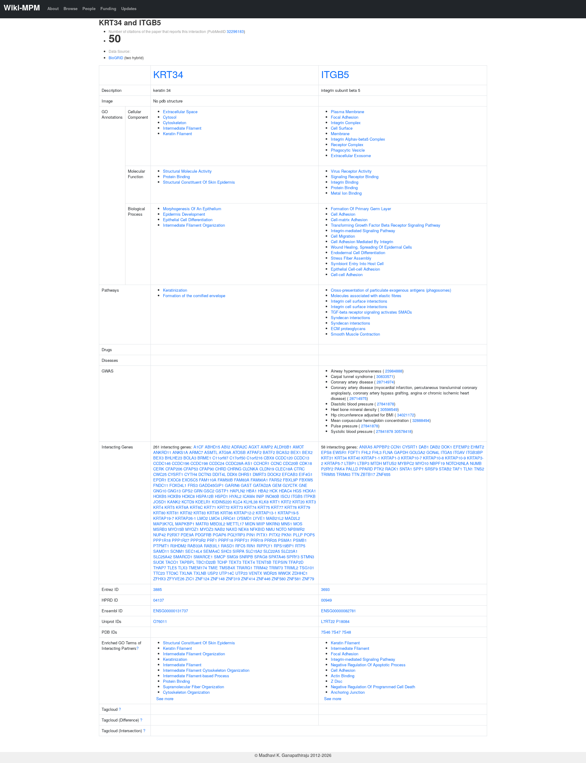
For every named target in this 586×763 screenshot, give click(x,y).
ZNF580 (279, 578)
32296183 (235, 31)
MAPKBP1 (184, 524)
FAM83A (241, 480)
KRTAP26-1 (185, 518)
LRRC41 (228, 518)
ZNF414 (248, 578)
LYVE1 (259, 518)
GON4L (433, 452)
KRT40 (354, 458)
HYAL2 (235, 496)
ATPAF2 (254, 452)
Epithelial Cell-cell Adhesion (355, 269)
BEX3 (158, 458)
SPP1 (418, 469)
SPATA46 (277, 557)
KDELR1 (203, 502)
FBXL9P (290, 480)
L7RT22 (328, 621)
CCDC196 (180, 463)
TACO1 (171, 562)
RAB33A (195, 546)
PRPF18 (225, 540)
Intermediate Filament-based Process (196, 675)
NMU (270, 529)
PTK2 (379, 469)
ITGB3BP (474, 452)
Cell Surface (342, 128)
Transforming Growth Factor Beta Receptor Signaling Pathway (385, 225)
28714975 (358, 398)
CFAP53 (190, 469)
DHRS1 (244, 474)
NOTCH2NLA (457, 463)
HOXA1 (309, 491)
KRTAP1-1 (370, 458)
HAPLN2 (237, 491)
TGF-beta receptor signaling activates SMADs (371, 312)
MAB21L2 (275, 518)
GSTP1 (222, 491)
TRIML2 (291, 567)
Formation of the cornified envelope (194, 295)
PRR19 (257, 540)
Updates (128, 8)
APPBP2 (381, 447)
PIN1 (250, 535)
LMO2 (202, 518)
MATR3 (202, 524)
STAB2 (445, 469)
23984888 (393, 371)
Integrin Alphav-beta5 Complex (358, 139)
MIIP (260, 524)
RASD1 (227, 546)
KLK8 (264, 502)
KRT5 (170, 507)
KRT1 (275, 502)
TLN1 (468, 469)
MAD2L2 (292, 518)
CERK (158, 469)
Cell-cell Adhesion (347, 274)
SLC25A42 (162, 557)
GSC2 (209, 491)
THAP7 (159, 567)
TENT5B (263, 562)
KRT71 (210, 507)
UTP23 (241, 573)
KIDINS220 (222, 502)
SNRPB (246, 557)
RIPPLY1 (265, 546)
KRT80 (159, 513)
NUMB (476, 463)
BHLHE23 (173, 458)
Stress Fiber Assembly (351, 258)
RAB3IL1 (212, 546)
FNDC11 (160, 485)
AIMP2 (267, 447)
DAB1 (424, 447)
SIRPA (238, 551)
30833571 (384, 376)
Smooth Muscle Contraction (355, 334)
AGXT (253, 447)
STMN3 (307, 557)
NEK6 (243, 529)
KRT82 (186, 513)
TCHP (222, 562)
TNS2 (479, 469)
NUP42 (159, 535)
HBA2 (263, 491)
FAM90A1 (259, 480)
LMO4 (214, 518)
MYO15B (176, 529)
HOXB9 (174, 496)
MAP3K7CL (163, 524)
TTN (355, 474)
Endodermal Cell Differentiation (358, 252)
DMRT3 (259, 474)
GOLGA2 (417, 452)
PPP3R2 (198, 540)
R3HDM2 (178, 546)
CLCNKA (250, 469)
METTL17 (235, 524)
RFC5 (240, 546)
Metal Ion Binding (346, 193)
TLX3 (182, 567)
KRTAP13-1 (266, 513)
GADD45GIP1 (211, 485)
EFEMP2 (461, 447)
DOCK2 (274, 474)
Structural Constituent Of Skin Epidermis (199, 182)
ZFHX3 (159, 578)
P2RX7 (173, 535)
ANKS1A (180, 452)
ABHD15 (212, 447)
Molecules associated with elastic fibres (366, 295)
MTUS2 (389, 463)
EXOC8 (174, 480)
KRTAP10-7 (411, 458)
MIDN (250, 524)
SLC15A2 (254, 551)
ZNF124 (202, 578)
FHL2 (366, 452)
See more (164, 698)
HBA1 (251, 491)
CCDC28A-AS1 (239, 463)
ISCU (285, 496)
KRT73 (237, 507)
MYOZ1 (192, 529)
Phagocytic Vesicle (348, 150)
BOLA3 (189, 458)
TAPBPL (187, 562)
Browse (70, 8)
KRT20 (298, 502)
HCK (273, 491)
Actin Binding (342, 675)
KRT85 (213, 513)
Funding (108, 8)
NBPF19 (437, 463)
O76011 (160, 621)
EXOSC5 (190, 480)
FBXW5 (306, 480)
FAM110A (207, 480)
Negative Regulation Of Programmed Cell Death (373, 686)
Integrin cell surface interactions (359, 301)
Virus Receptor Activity (351, 171)
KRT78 (290, 507)
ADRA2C (239, 447)
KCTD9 (188, 502)
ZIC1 (190, 578)
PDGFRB (203, 535)
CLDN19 (266, 469)
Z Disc (336, 681)
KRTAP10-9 (455, 458)
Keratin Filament (177, 133)
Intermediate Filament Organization (194, 225)
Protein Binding (176, 176)
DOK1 (446, 447)
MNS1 (286, 524)
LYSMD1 (244, 518)
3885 (157, 589)
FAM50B (225, 480)
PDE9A (187, 535)
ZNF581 (294, 578)
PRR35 (270, 540)
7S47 (336, 632)
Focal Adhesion (344, 117)
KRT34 (168, 74)
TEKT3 (235, 562)
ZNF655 (383, 474)
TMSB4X (227, 567)
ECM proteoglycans (348, 328)
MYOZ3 (206, 529)
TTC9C (172, 573)
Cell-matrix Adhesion (349, 219)
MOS (297, 524)
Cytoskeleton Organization (186, 692)
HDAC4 (285, 491)
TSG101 (306, 567)
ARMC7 (196, 452)
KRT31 (327, 458)
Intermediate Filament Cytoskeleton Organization (206, 670)
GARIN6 (232, 485)
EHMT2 (477, 447)
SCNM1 (177, 551)
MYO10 (422, 463)
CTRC (299, 469)
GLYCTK (290, 485)
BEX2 (307, 452)
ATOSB (239, 452)
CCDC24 (216, 463)
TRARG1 (244, 567)
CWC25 (160, 474)
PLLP (298, 535)
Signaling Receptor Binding (354, 176)
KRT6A (182, 507)
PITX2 (274, 535)
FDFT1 (354, 452)
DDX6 (232, 474)
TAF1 (457, 469)
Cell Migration (343, 236)
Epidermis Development (184, 214)
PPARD (366, 469)
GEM (276, 485)
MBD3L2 (217, 524)
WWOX (284, 573)
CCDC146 (162, 463)
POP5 (309, 535)
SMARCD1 (182, 557)
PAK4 (340, 469)
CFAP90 (206, 469)
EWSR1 (340, 452)
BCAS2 (282, 452)
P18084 (342, 621)
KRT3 (311, 502)
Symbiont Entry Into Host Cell (357, 263)
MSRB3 (160, 529)
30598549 (388, 409)
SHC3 (226, 551)
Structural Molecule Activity (187, 171)
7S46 (325, 632)
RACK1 (391, 469)
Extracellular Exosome (351, 155)
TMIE (213, 567)
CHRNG (234, 469)
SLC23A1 (289, 551)
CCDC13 (301, 458)
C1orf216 (254, 458)
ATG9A (225, 452)
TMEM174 (198, 567)
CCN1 (396, 447)
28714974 (385, 382)
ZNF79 (308, 578)
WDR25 (270, 573)
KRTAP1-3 (390, 458)
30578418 (402, 431)
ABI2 (225, 447)
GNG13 (174, 491)
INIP (260, 496)
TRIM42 (261, 567)
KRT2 (286, 502)
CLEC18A (284, 469)
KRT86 (226, 513)
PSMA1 (285, 540)
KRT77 (277, 507)
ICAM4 (249, 496)
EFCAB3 (290, 474)
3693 (325, 589)
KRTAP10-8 (433, 458)
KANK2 (173, 502)
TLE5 (172, 567)
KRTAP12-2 (244, 513)
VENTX (255, 573)
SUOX (158, 562)
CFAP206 (173, 469)
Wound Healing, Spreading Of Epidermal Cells (371, 247)
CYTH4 (190, 474)
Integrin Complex (346, 122)
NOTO (281, 529)
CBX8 (269, 458)
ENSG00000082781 (338, 611)
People (89, 8)
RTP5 (300, 546)
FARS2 (275, 480)
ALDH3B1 (282, 447)
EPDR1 (159, 480)
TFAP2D (295, 562)
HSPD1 (221, 496)
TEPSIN (280, 562)
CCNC (276, 463)
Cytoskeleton (174, 122)
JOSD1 (159, 502)
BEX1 (296, 452)
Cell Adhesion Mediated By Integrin (362, 241)
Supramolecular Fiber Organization (193, 686)
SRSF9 (431, 469)
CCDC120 (284, 458)
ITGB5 (335, 74)
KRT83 (200, 513)
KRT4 (158, 507)
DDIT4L (219, 474)
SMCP (220, 557)
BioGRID (116, 57)
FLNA (388, 452)
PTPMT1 (161, 546)
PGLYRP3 (236, 535)
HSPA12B (205, 496)
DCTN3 (204, 474)
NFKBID (257, 529)
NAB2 (220, 529)
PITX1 (262, 535)
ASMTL (211, 452)
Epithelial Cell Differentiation (187, 219)
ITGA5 (446, 452)
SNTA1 (406, 469)
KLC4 (237, 502)
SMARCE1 (203, 557)
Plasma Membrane (347, 111)
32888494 (420, 420)
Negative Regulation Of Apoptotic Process (368, 665)
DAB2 (435, 447)
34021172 (405, 415)
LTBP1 (350, 463)
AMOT (298, 447)
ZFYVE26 (175, 578)
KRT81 (173, 513)
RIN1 (251, 546)
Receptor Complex (347, 144)
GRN (198, 491)
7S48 (346, 632)
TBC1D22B (206, 562)
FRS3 (193, 485)
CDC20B (290, 463)
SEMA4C (211, 551)
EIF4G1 (306, 474)
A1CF (199, 447)
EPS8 (326, 452)
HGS (297, 491)
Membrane (340, 133)
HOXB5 (159, 496)
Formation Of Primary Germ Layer (361, 208)
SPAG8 (260, 557)
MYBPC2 (406, 463)
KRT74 (250, 507)
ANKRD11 (162, 452)
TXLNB (200, 573)
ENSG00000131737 (170, 611)
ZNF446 (263, 578)
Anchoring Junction (348, 692)
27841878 (385, 404)
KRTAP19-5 (288, 513)
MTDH (376, 463)
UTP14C (226, 573)
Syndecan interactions (350, 317)
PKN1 (286, 535)
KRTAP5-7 (333, 463)
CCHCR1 (261, 463)
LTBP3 (363, 463)
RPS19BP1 (284, 546)
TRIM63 (343, 474)
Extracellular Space (180, 111)
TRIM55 (328, 474)
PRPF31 (241, 540)
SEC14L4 (193, 551)
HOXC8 (188, 496)
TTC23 (159, 573)
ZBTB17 (367, 474)
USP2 (213, 573)
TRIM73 (276, 567)
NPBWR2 (296, 529)
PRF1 (212, 540)
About (53, 8)
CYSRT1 (175, 474)
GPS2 (187, 491)
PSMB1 (300, 540)
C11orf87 (220, 458)
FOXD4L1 (177, 485)
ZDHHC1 (300, 573)
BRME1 (204, 458)
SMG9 (232, 557)
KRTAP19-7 (163, 518)
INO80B (272, 496)
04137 (158, 600)
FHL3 (377, 452)
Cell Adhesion (343, 214)
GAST (246, 485)
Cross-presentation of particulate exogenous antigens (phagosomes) (391, 290)
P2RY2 (327, 469)
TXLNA (185, 573)
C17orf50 (237, 458)
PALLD (352, 469)
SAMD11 (161, 551)
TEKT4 (248, 562)
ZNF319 (233, 578)
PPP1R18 (162, 540)
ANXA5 (365, 447)
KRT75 (264, 507)
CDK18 (305, 463)
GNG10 (159, 491)
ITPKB (310, 496)
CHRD (220, 469)
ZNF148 (218, 578)
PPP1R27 (180, 540)
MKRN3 (273, 524)
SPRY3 (293, 557)
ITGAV (459, 452)
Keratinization (175, 290)
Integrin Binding (344, 182)
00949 (326, 600)
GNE (303, 485)
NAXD (231, 529)
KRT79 (304, 507)
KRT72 (223, 507)
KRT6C (196, 507)
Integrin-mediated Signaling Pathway (363, 230)
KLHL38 (251, 502)
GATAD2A (262, 485)
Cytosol (169, 117)
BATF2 (269, 452)
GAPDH (401, 452)
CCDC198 (199, 463)
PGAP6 (219, 535)
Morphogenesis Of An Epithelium (192, 208)
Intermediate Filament (182, 128)
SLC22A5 (271, 551)
